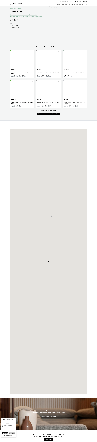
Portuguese (70, 1)
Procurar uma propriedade (77, 1)
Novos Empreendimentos (73, 4)
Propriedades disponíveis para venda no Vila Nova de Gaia (23, 14)
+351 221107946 (15, 25)
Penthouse (22, 16)
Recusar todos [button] (12, 433)
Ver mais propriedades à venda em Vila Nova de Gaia (48, 113)
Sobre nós (61, 1)
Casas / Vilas (18, 16)
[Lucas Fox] (16, 4)
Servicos (64, 1)
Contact (85, 4)
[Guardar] (32, 51)
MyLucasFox (85, 1)
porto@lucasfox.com (15, 27)
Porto (15, 8)
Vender (66, 4)
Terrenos (33, 16)
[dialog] (8, 427)
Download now (48, 439)
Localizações (81, 4)
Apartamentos (12, 16)
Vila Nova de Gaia (19, 8)
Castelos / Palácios (28, 16)
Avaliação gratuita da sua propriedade (48, 416)
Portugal (11, 8)
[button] (12, 59)
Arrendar (62, 4)
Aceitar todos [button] (5, 433)
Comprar (58, 4)
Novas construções (38, 16)
